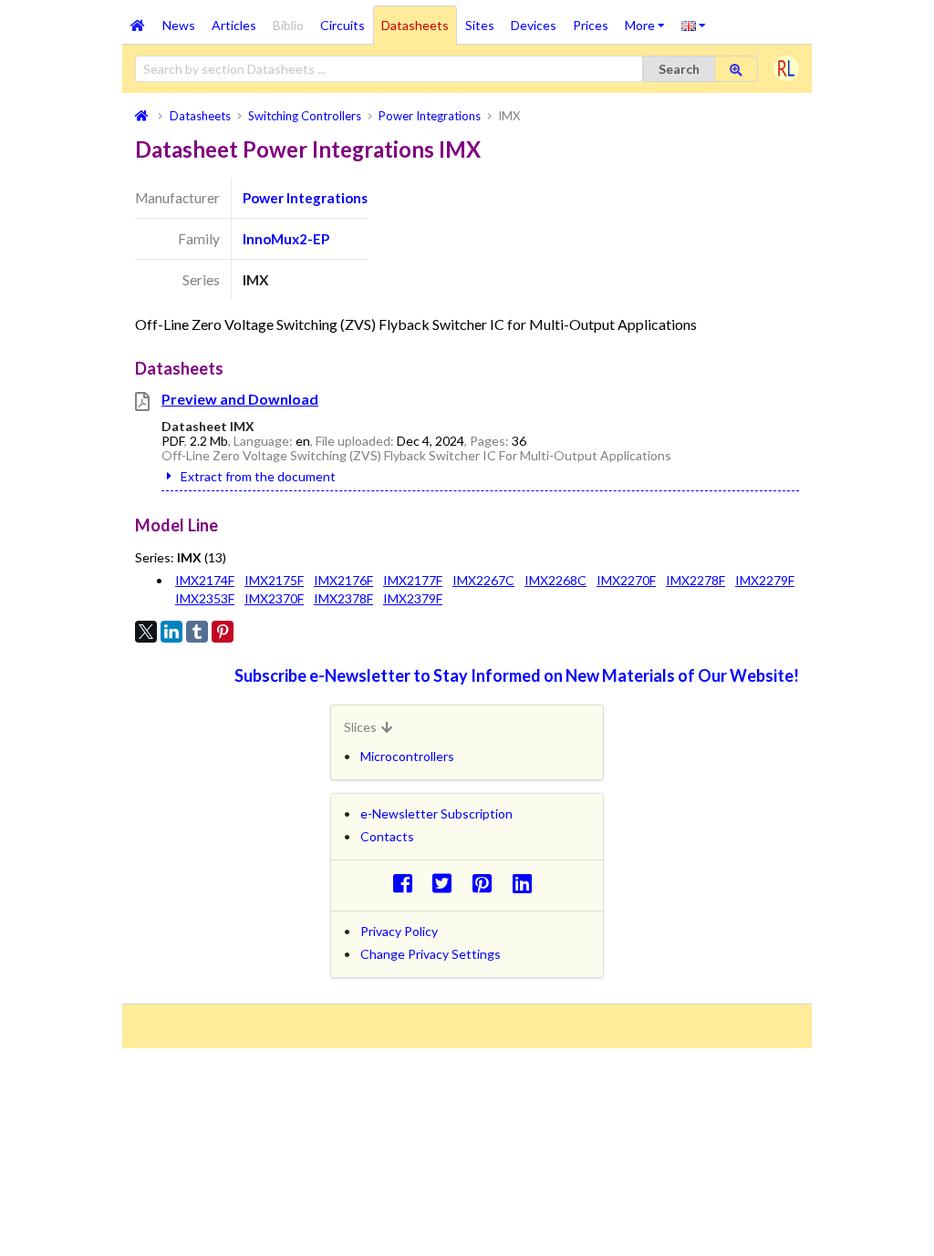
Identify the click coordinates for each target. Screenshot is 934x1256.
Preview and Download (239, 398)
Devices (533, 25)
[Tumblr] (197, 632)
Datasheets (415, 25)
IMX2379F (412, 598)
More (649, 19)
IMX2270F (626, 580)
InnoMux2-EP (286, 239)
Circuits (342, 25)
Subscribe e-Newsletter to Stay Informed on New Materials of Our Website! (516, 675)
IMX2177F (412, 580)
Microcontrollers (407, 756)
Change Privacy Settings (430, 954)
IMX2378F (343, 598)
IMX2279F (764, 580)
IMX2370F (274, 598)
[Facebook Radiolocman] (407, 883)
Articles (234, 25)
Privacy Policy (399, 931)
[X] (146, 632)
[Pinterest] (223, 632)
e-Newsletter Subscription (436, 813)
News (178, 25)
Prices (590, 25)
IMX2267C (483, 580)
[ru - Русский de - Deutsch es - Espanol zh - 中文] (693, 24)
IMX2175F (274, 580)
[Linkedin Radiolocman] (527, 883)
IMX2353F (204, 598)
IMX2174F (204, 580)
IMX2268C (555, 580)
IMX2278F (695, 580)
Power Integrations (305, 198)
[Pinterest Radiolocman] (487, 883)
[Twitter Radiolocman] (447, 883)
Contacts (387, 836)
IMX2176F (343, 580)
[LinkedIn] (171, 632)
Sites (479, 25)
